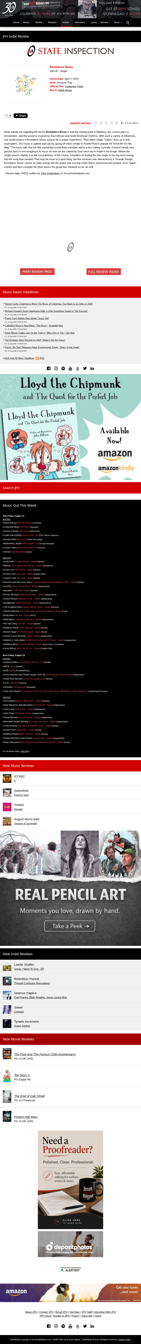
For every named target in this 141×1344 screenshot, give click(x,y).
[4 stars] (113, 123)
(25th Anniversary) (45, 1054)
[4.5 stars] (115, 123)
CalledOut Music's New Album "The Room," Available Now (34, 325)
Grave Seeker (22, 1025)
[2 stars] (102, 123)
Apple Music (65, 90)
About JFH (31, 1312)
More (116, 22)
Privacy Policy (125, 1339)
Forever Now (21, 795)
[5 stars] (118, 123)
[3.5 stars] (110, 123)
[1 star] (97, 123)
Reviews (52, 22)
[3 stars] (107, 123)
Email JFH (61, 1312)
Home (15, 22)
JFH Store (45, 1316)
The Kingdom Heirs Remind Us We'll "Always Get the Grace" (35, 340)
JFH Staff (87, 1312)
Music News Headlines (21, 292)
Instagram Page (74, 86)
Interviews (80, 22)
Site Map (74, 1312)
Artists (38, 22)
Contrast (19, 1011)
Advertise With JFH (105, 1312)
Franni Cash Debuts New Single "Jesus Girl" (27, 318)
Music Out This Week (19, 505)
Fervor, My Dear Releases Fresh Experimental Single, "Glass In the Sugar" (42, 347)
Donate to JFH (61, 1316)
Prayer (75, 1316)
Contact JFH (46, 1312)
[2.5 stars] (105, 123)
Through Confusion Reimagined (32, 983)
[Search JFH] (127, 22)
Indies (66, 22)
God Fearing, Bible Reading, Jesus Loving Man (40, 997)
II (14, 780)
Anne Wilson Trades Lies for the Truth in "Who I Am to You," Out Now (39, 333)
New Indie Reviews (18, 954)
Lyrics (94, 22)
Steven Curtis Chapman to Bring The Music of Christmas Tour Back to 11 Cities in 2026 (48, 304)
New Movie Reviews (18, 1039)
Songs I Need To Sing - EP (29, 968)
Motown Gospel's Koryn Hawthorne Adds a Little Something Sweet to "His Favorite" (46, 311)
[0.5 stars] (95, 123)
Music (26, 22)
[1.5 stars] (100, 123)
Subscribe (87, 1316)
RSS (42, 358)
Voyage (18, 809)
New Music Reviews (18, 765)
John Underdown (50, 173)
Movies (104, 22)
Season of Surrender (25, 823)
